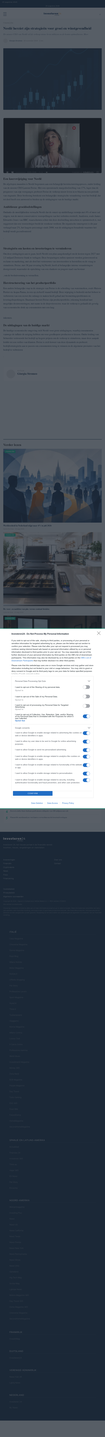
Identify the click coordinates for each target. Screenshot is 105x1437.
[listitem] (52, 681)
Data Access (52, 803)
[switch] (86, 687)
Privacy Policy (68, 803)
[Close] (99, 634)
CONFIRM (33, 793)
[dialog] (52, 718)
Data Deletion (37, 803)
